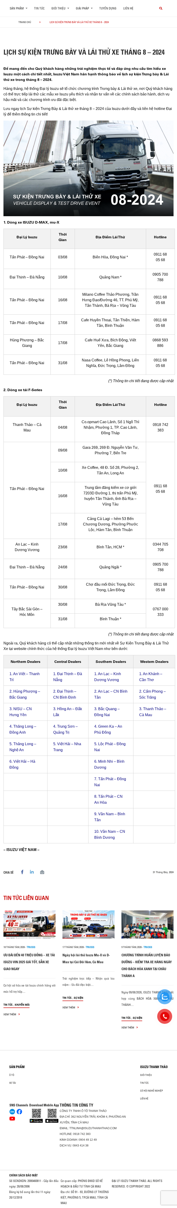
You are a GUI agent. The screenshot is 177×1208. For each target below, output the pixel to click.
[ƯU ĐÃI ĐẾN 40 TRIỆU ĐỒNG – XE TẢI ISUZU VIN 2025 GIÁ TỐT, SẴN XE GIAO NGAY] (29, 924)
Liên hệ (128, 8)
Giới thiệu (146, 1075)
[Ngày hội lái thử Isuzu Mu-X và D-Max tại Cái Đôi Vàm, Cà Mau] (88, 924)
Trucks (31, 947)
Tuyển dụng (107, 8)
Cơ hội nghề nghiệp (151, 1090)
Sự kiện (78, 997)
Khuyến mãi (22, 1004)
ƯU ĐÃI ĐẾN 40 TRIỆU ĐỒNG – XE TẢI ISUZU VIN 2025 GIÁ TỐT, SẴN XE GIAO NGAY (29, 962)
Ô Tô (11, 1075)
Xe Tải (12, 1082)
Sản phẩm (17, 1067)
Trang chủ (24, 22)
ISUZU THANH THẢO (154, 1067)
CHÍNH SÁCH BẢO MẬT (23, 1175)
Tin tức (39, 8)
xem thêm (10, 1014)
